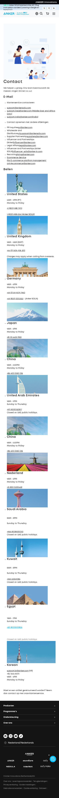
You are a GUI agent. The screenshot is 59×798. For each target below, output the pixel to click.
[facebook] (5, 736)
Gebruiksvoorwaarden (12, 788)
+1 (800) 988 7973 (14, 208)
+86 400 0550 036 (15, 373)
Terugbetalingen (40, 781)
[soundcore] (29, 760)
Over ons (7, 781)
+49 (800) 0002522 (15, 299)
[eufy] (47, 760)
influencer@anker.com (24, 142)
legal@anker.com (27, 145)
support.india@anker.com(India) (22, 117)
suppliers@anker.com (37, 136)
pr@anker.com (25, 127)
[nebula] (12, 766)
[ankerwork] (29, 766)
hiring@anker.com (25, 154)
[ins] (11, 736)
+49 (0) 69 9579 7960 (16, 293)
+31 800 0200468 (14, 487)
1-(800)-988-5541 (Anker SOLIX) (21, 214)
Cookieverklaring (31, 788)
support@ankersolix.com (19, 108)
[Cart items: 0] (47, 13)
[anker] (12, 760)
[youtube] (16, 736)
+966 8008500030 (15, 532)
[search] (41, 13)
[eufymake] (46, 766)
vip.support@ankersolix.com (32, 133)
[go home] (16, 13)
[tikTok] (21, 736)
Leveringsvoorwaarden (22, 781)
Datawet (42, 788)
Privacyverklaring (10, 785)
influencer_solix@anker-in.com (27, 151)
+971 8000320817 (14, 409)
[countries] (37, 13)
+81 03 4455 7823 (14, 337)
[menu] (54, 13)
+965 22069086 (13, 579)
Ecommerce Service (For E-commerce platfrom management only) (26, 160)
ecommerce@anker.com (23, 163)
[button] (36, 13)
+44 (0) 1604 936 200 (16, 250)
